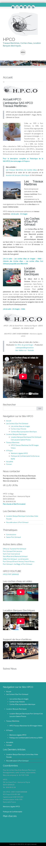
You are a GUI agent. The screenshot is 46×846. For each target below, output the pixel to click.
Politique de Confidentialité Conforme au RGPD (25, 738)
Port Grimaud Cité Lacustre (12, 551)
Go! (39, 408)
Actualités (9, 461)
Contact (9, 464)
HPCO (9, 39)
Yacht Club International (11, 554)
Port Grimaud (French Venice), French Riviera (18, 561)
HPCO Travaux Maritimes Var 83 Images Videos (25, 726)
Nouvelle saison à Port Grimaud (17, 522)
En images (16, 309)
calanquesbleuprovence (24, 348)
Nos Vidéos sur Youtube (24, 350)
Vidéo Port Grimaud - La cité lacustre (15, 559)
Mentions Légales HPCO (19, 453)
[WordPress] (29, 7)
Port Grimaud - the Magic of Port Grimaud (17, 564)
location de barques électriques (18, 175)
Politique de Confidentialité (12, 812)
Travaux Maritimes (12, 442)
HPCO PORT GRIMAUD (11, 574)
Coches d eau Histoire (18, 429)
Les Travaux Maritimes (14, 170)
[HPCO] (23, 24)
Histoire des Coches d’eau (13, 261)
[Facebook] (13, 7)
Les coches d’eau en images (20, 426)
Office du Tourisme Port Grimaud (14, 549)
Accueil (8, 421)
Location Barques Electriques (16, 434)
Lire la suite (7, 309)
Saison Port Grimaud (13, 537)
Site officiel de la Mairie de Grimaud (15, 556)
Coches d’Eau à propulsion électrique (24, 432)
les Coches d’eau (30, 170)
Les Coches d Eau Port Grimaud (17, 423)
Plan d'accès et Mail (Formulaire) (14, 504)
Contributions (11, 534)
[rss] (33, 7)
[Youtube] (21, 7)
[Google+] (17, 7)
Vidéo (23, 309)
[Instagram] (25, 7)
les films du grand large (24, 345)
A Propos (9, 450)
